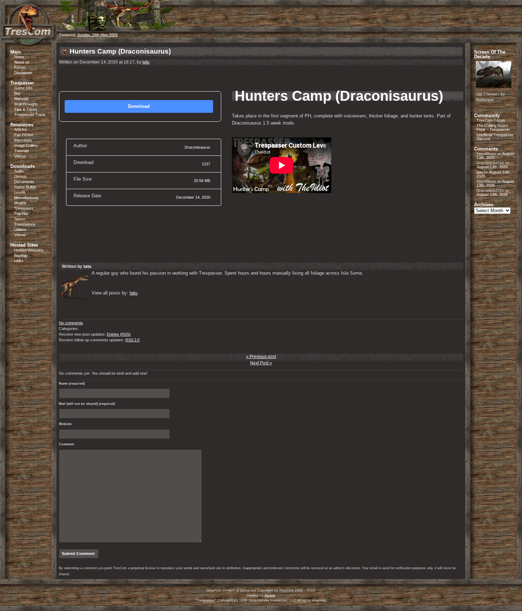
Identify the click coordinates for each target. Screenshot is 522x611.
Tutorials (21, 151)
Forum (20, 67)
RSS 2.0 (132, 340)
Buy (17, 93)
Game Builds (25, 187)
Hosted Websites (29, 250)
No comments (71, 323)
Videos (20, 156)
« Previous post (261, 356)
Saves (19, 219)
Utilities (20, 229)
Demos (20, 176)
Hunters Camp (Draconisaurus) (120, 51)
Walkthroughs (26, 104)
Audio (19, 171)
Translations (25, 224)
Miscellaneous (26, 198)
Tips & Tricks (25, 109)
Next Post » (261, 362)
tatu (145, 62)
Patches (21, 213)
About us (21, 62)
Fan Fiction (23, 135)
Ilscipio (270, 595)
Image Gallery (26, 145)
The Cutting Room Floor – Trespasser (493, 127)
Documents (24, 182)
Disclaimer (23, 73)
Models (20, 203)
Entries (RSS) (119, 334)
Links (18, 261)
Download (139, 106)
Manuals (21, 99)
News (19, 57)
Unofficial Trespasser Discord (495, 137)
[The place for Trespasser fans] (28, 41)
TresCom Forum (491, 120)
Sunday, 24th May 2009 (97, 35)
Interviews (23, 140)
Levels (20, 192)
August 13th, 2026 (492, 167)
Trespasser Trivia (29, 114)
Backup (20, 255)
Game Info (23, 88)
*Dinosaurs (23, 208)
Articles (20, 129)
